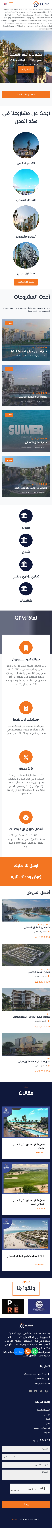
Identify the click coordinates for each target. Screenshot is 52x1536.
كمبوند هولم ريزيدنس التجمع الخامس (31, 1017)
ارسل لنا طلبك (26, 866)
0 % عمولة (26, 769)
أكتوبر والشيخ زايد (26, 237)
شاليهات (26, 600)
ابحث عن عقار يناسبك (26, 94)
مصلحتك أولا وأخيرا (26, 719)
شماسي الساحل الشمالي (37, 927)
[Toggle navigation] (11, 4)
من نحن (47, 1414)
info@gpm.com (41, 1383)
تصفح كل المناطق (26, 282)
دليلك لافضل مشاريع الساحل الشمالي (26, 1256)
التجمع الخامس (26, 163)
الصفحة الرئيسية (43, 1410)
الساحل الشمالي (26, 200)
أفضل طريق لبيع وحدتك (26, 829)
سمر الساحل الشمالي (36, 442)
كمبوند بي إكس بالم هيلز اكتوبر (30, 488)
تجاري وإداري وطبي (26, 576)
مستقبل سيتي (26, 274)
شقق (26, 552)
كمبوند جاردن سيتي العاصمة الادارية (29, 351)
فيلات (26, 528)
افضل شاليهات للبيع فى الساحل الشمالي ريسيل (29, 1202)
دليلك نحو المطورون (26, 659)
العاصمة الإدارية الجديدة (37, 356)
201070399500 (41, 1379)
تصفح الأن (26, 69)
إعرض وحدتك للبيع (26, 877)
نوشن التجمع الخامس (39, 972)
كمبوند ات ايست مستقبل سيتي (34, 1062)
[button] (4, 57)
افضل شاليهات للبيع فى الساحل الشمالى (29, 1146)
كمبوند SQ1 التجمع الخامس (33, 397)
